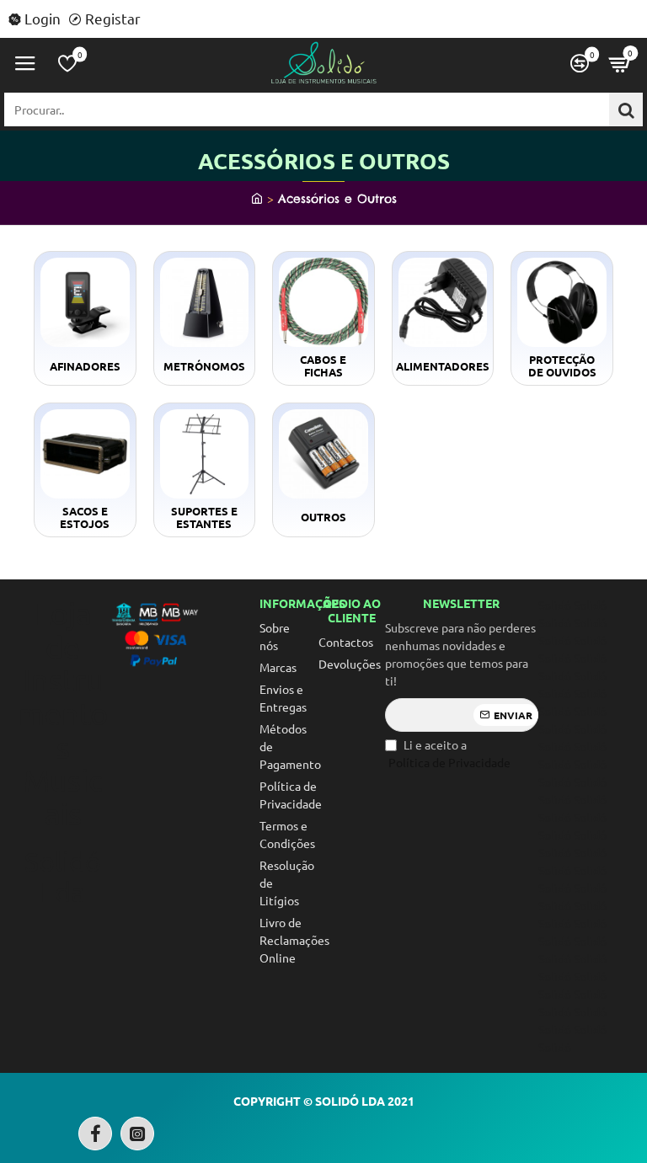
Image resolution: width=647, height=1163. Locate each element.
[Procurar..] (626, 109)
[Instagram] (137, 1133)
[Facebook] (95, 1133)
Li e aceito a (449, 753)
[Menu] (25, 63)
